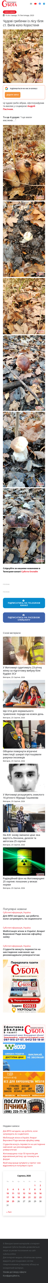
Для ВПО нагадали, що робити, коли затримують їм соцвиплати (22, 917)
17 (8, 1197)
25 (13, 1201)
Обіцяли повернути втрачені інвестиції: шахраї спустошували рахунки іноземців (22, 754)
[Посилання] (9, 3)
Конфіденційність (11, 1275)
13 (24, 1193)
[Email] (31, 4)
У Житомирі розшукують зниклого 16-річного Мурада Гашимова (23, 796)
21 (29, 1197)
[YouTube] (35, 4)
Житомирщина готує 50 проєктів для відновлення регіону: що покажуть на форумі (21, 1156)
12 (18, 1193)
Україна (27, 912)
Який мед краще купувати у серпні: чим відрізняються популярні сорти (22, 1164)
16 (40, 1193)
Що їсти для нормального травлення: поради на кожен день (23, 712)
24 (8, 1201)
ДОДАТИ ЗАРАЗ (13, 95)
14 (29, 1193)
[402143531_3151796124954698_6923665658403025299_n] (24, 449)
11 (13, 1193)
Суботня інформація (12, 912)
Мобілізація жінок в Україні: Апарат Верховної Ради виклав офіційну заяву (24, 934)
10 (8, 1193)
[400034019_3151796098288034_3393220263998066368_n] (24, 526)
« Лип (9, 1212)
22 (35, 1197)
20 (24, 1197)
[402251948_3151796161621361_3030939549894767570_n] (24, 373)
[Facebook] (40, 4)
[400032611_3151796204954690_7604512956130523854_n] (24, 306)
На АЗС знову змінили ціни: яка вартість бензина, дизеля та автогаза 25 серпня (21, 838)
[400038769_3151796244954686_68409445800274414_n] (24, 239)
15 (35, 1193)
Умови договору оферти (14, 1272)
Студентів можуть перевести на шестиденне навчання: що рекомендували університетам (21, 952)
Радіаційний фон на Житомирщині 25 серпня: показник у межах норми (23, 881)
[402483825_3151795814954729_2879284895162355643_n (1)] (24, 162)
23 (40, 1197)
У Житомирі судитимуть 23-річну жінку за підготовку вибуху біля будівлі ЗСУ (22, 670)
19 (18, 1197)
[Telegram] (44, 4)
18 (13, 1197)
